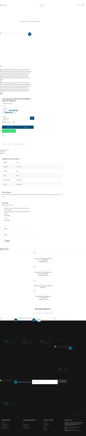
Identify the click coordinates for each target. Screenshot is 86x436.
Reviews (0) (2, 153)
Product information (4, 150)
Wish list (45, 426)
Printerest (22, 144)
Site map (45, 429)
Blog (45, 427)
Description (2, 151)
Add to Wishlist (3, 135)
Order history (47, 424)
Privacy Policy (4, 424)
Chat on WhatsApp (10, 131)
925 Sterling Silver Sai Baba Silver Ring (43, 272)
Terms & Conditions (5, 426)
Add (32, 118)
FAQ (24, 422)
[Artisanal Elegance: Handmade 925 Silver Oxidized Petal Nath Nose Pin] (35, 291)
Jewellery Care (26, 426)
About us (3, 422)
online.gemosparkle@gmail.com (73, 427)
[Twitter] (73, 414)
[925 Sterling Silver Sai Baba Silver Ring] (35, 267)
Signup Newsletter (24, 382)
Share (10, 144)
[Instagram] (78, 414)
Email (5, 234)
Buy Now (26, 127)
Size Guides (25, 424)
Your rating (7, 215)
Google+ (16, 144)
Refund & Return (4, 427)
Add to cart (10, 127)
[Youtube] (81, 414)
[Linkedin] (84, 414)
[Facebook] (70, 414)
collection (6, 21)
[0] (85, 5)
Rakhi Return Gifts (14, 21)
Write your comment (7, 103)
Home (1, 21)
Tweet (4, 144)
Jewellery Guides (26, 427)
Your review (7, 220)
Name (5, 228)
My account (46, 422)
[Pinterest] (76, 414)
